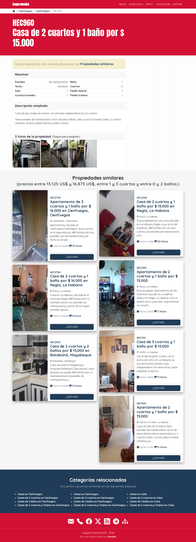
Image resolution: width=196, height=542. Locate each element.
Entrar (177, 4)
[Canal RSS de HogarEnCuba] (107, 521)
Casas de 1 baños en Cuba (145, 501)
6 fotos (76, 315)
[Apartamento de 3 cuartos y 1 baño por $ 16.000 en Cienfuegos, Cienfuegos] (30, 225)
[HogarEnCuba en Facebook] (89, 521)
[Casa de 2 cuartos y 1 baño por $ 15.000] (26, 153)
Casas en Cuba (138, 494)
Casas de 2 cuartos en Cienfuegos (37, 497)
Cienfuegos (25, 11)
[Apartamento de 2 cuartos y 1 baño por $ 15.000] (116, 293)
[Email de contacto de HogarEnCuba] (71, 521)
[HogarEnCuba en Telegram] (116, 521)
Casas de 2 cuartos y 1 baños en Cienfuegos (43, 505)
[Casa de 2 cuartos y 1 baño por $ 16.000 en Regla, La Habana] (30, 298)
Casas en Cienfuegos (29, 494)
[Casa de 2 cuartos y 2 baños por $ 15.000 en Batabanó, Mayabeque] (30, 368)
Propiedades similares (96, 64)
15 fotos (77, 245)
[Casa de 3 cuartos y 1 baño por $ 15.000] (116, 361)
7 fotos (161, 311)
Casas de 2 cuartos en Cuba (146, 497)
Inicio (122, 4)
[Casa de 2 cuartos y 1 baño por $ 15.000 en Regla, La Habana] (116, 223)
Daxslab (111, 536)
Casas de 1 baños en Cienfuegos (36, 501)
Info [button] (149, 4)
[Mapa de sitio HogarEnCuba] (125, 521)
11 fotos (76, 385)
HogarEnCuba (21, 4)
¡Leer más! (72, 256)
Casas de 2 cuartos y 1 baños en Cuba (152, 505)
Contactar (163, 4)
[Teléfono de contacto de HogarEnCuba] (80, 521)
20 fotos (162, 241)
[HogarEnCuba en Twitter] (98, 521)
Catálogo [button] (135, 4)
